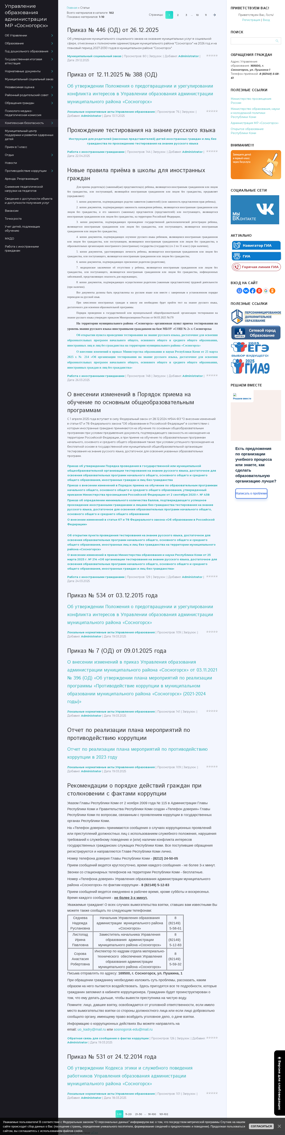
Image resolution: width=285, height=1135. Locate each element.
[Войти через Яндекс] (259, 291)
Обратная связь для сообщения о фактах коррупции (108, 1038)
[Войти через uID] (239, 291)
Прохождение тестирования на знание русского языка (141, 130)
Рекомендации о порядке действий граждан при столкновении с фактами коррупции (134, 790)
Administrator (188, 56)
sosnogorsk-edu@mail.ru (133, 1029)
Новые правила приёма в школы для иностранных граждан (136, 174)
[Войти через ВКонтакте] (246, 291)
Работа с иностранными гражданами (95, 152)
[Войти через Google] (266, 291)
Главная (72, 7)
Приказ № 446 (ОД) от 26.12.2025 (113, 30)
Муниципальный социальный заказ (94, 56)
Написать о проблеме (251, 493)
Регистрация (251, 20)
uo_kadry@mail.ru (92, 1029)
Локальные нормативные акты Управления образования (111, 112)
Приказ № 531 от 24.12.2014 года (111, 1057)
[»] (214, 15)
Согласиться (261, 1126)
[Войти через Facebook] (253, 291)
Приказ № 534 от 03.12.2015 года (112, 596)
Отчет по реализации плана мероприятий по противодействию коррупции (128, 734)
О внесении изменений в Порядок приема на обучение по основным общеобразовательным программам (130, 402)
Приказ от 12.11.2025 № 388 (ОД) (112, 75)
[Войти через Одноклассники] (272, 291)
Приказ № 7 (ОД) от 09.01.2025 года (116, 651)
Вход (266, 20)
